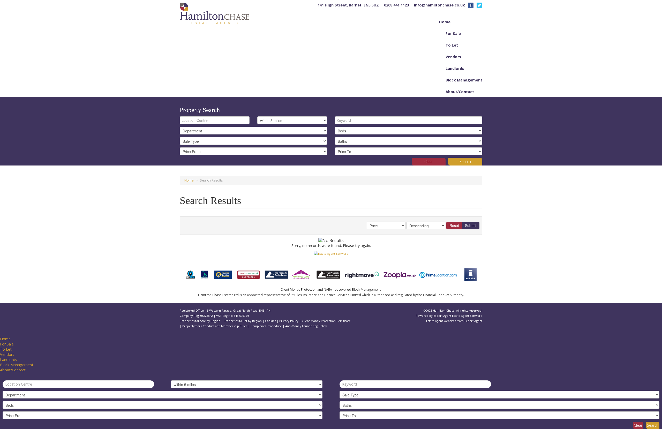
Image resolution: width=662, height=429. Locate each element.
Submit (470, 225)
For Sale (453, 33)
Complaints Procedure (266, 326)
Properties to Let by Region (243, 321)
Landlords (455, 68)
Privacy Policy (288, 321)
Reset (454, 225)
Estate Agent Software (467, 316)
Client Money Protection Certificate (326, 321)
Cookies (270, 321)
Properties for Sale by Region (200, 321)
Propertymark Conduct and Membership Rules (214, 326)
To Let (452, 45)
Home (444, 21)
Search (465, 161)
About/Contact (460, 91)
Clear (428, 161)
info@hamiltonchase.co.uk (439, 5)
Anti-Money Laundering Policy (306, 326)
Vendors (453, 56)
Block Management (464, 80)
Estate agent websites (441, 321)
